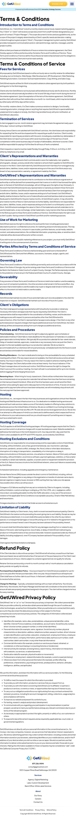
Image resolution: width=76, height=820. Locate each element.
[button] (72, 4)
